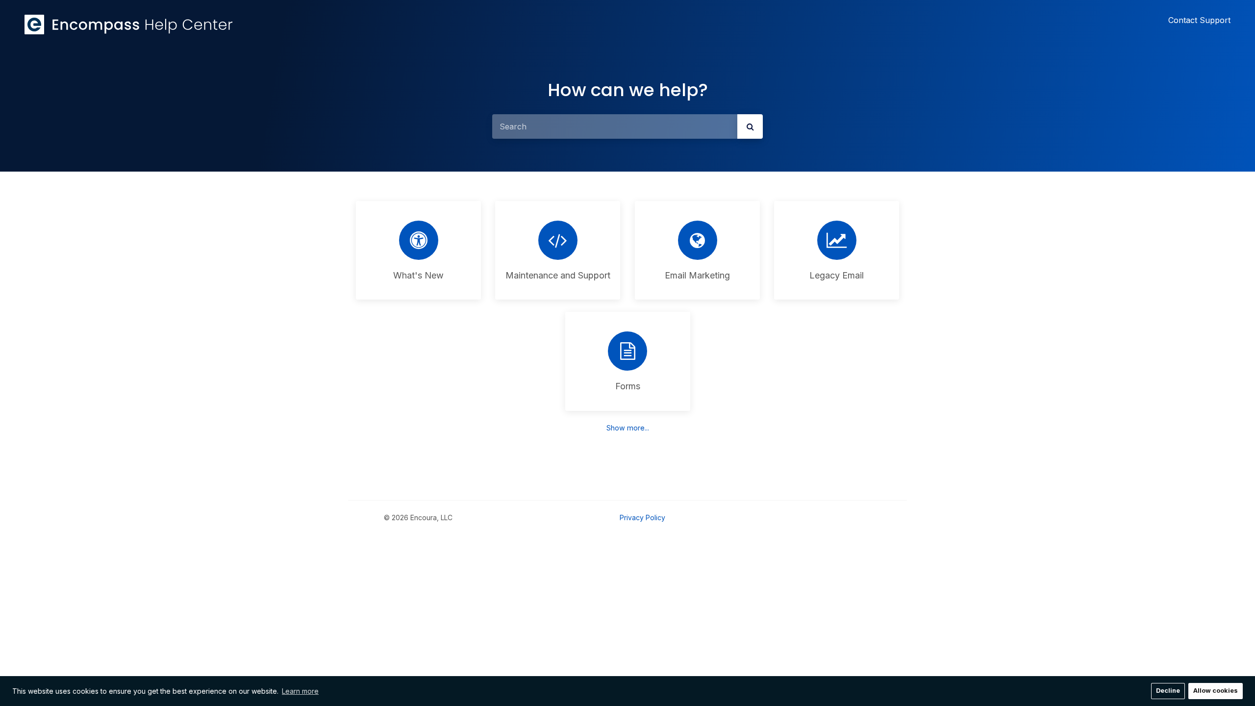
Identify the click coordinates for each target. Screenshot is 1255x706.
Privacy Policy (642, 517)
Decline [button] (1168, 690)
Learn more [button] (300, 691)
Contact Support (1199, 20)
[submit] (750, 126)
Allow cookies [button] (1215, 690)
